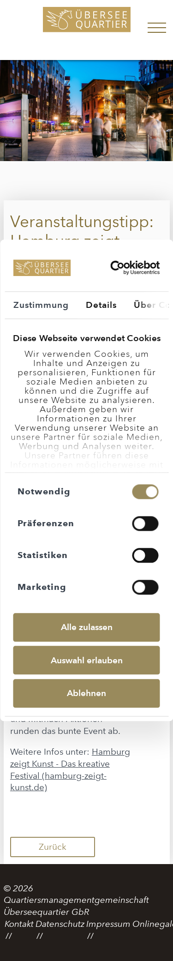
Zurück (52, 846)
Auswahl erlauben (87, 660)
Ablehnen (86, 693)
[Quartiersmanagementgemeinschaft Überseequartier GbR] (87, 30)
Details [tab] (101, 305)
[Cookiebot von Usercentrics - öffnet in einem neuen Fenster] (119, 268)
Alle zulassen (87, 627)
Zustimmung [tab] (41, 305)
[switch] (145, 523)
